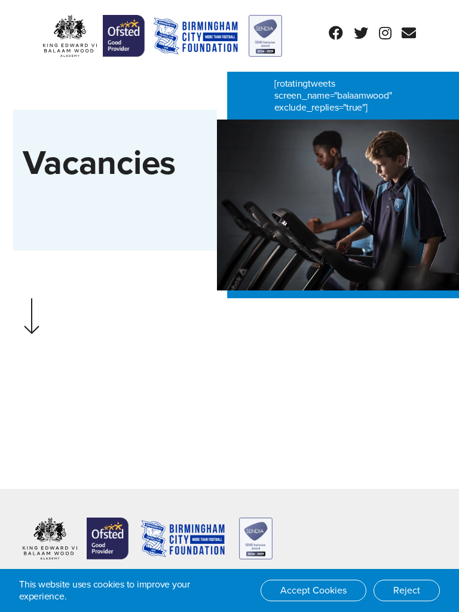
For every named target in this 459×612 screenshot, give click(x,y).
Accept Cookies (313, 590)
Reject (406, 590)
